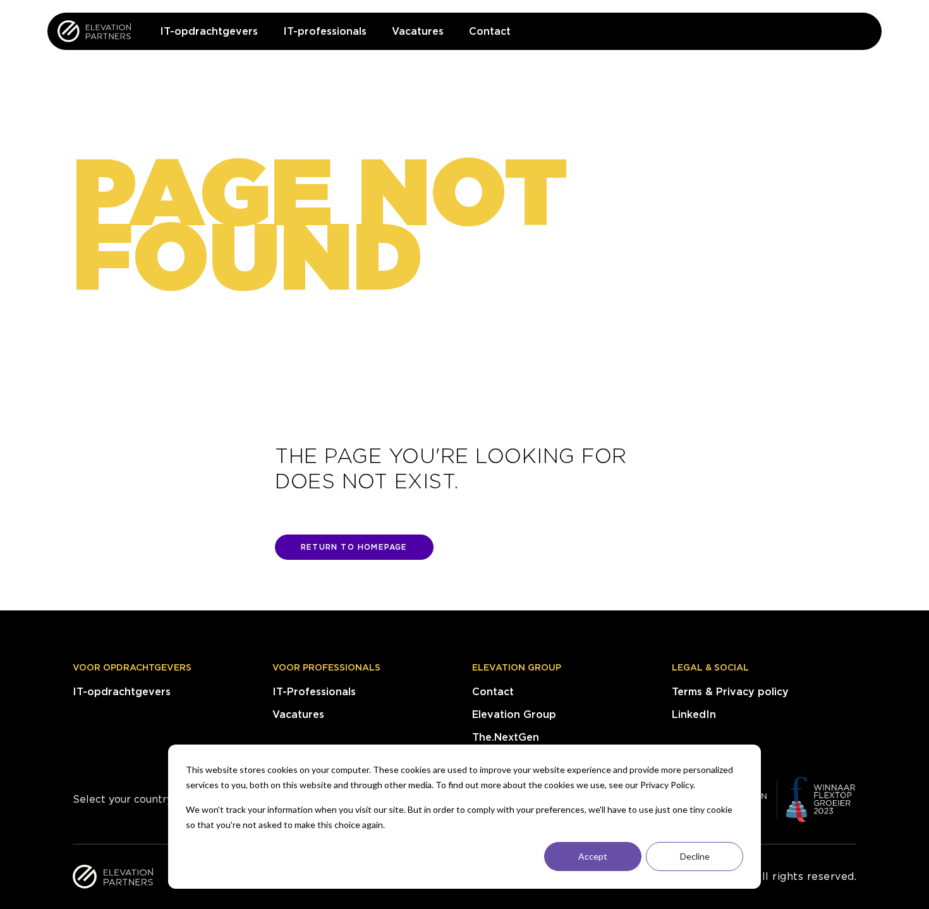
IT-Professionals (314, 692)
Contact (493, 692)
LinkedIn (694, 714)
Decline (695, 856)
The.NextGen (505, 737)
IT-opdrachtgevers (122, 692)
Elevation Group (516, 667)
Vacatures (298, 714)
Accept (592, 856)
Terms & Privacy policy (730, 692)
